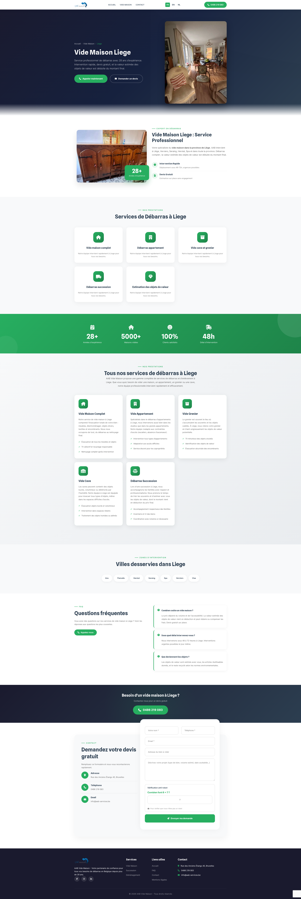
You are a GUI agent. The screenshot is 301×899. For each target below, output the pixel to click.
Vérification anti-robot (157, 788)
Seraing (152, 578)
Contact (140, 5)
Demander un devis (128, 78)
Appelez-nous (87, 632)
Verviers (179, 578)
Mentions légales (159, 880)
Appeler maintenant (93, 78)
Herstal (136, 578)
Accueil (112, 5)
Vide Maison (126, 5)
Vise (194, 578)
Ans (107, 578)
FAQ (153, 870)
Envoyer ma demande (181, 818)
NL (179, 5)
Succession (131, 870)
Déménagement (133, 875)
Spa (165, 578)
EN (173, 5)
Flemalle (121, 578)
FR (167, 5)
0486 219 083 (217, 5)
